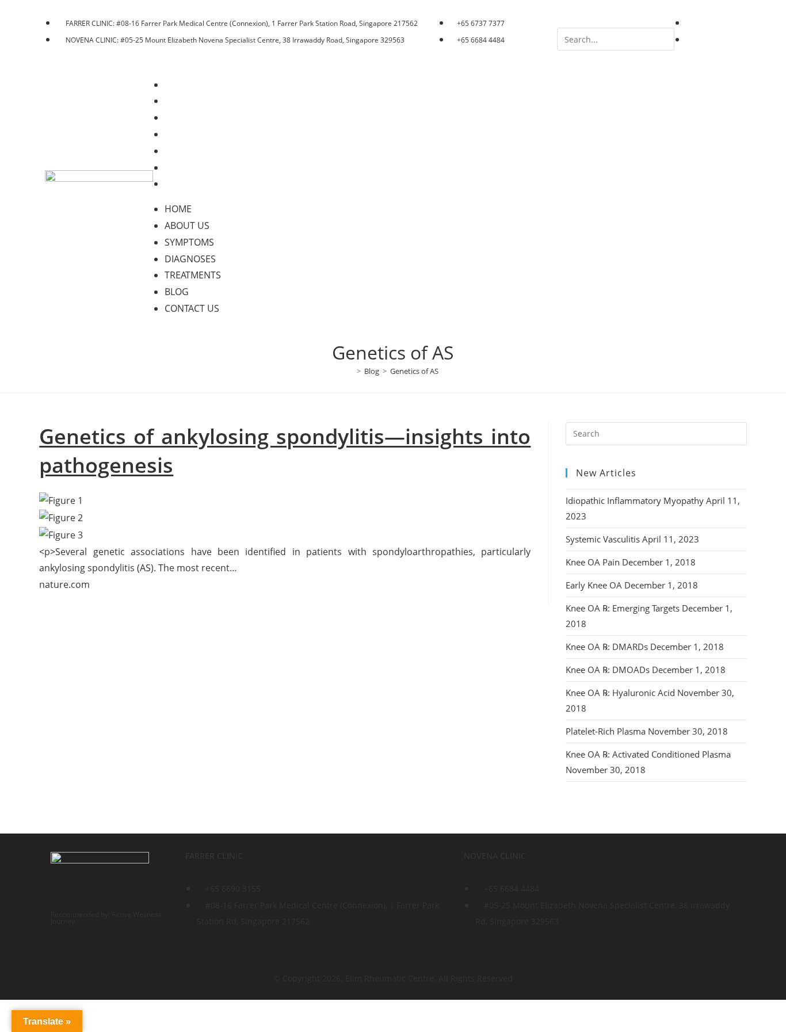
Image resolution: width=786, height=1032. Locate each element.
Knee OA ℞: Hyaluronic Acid (620, 692)
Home (186, 84)
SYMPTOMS (197, 117)
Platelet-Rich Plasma (606, 731)
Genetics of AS (414, 371)
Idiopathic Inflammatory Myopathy (635, 500)
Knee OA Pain (593, 562)
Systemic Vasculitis (603, 539)
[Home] (350, 371)
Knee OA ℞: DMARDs (607, 646)
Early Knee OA (594, 585)
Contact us (200, 183)
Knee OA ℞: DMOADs (608, 669)
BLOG (185, 167)
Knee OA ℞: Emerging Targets (623, 608)
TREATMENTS (201, 150)
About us (195, 100)
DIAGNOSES (198, 134)
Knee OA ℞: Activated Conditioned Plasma (648, 754)
